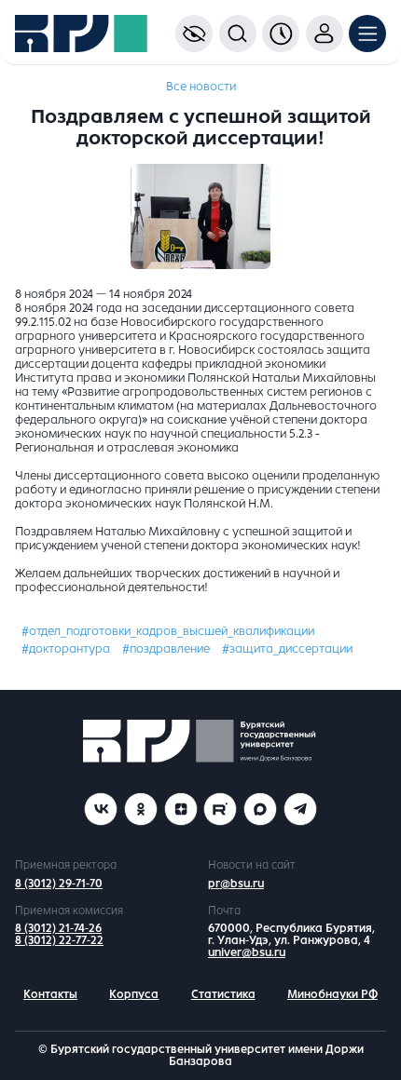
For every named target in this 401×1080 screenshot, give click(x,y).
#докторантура (65, 648)
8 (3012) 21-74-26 (58, 928)
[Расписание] (280, 33)
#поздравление (166, 648)
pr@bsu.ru (236, 883)
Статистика (223, 994)
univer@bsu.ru (246, 952)
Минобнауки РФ (332, 994)
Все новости (201, 86)
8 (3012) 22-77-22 (59, 940)
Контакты (50, 994)
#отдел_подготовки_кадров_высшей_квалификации (167, 631)
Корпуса (134, 994)
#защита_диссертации (287, 648)
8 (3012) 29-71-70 (59, 883)
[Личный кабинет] (324, 33)
